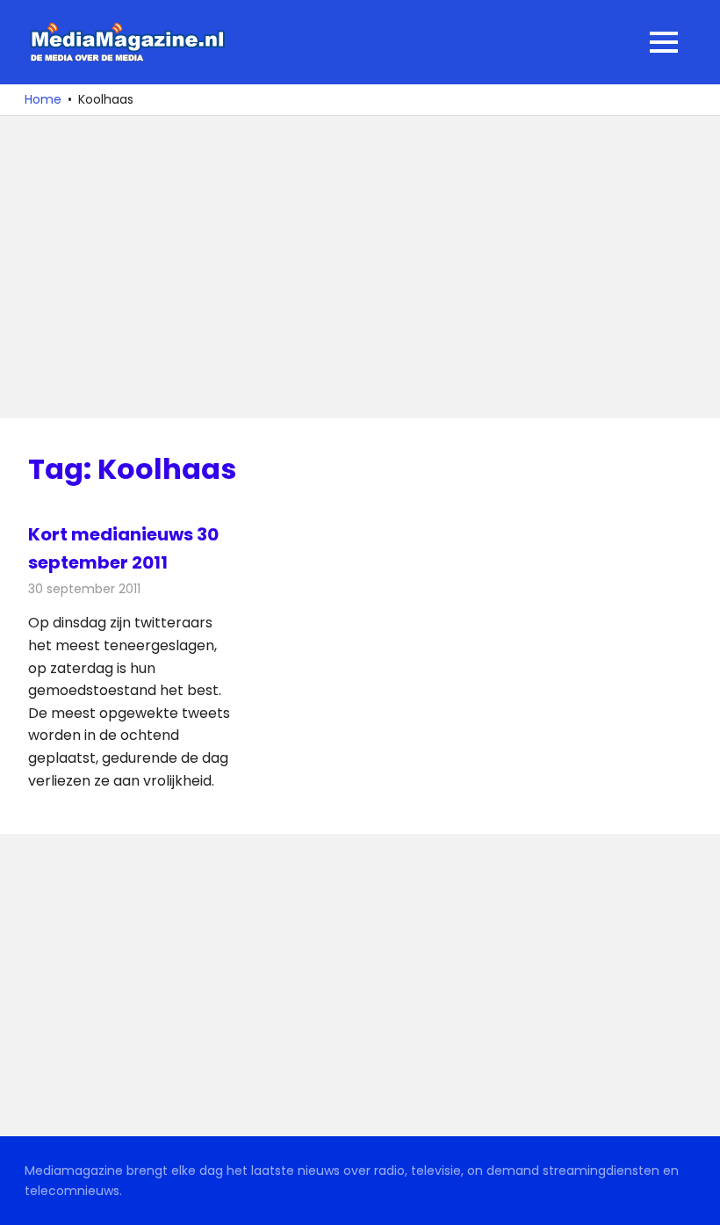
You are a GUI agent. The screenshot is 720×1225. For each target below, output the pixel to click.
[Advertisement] (360, 267)
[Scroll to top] (693, 1198)
